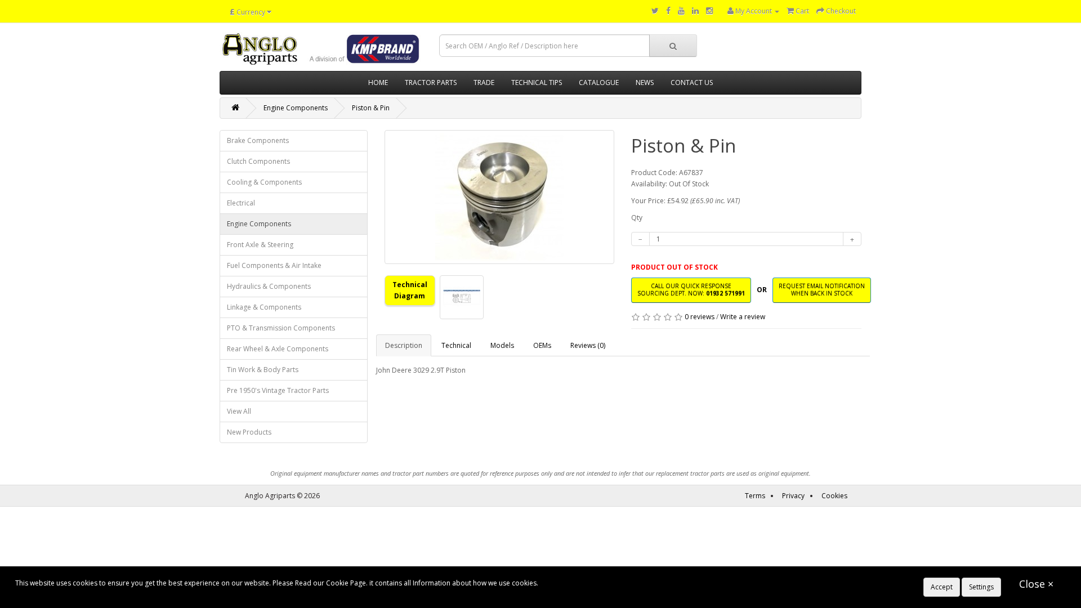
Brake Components (258, 140)
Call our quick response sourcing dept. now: (691, 289)
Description (403, 345)
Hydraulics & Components (269, 286)
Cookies (834, 495)
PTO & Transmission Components (281, 328)
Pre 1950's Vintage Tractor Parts (278, 390)
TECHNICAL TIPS (536, 82)
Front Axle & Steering (260, 244)
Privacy (793, 495)
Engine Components (295, 108)
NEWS (645, 82)
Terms (755, 495)
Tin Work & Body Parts (262, 369)
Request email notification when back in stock (822, 289)
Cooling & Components (264, 182)
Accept (942, 587)
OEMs (542, 345)
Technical (456, 345)
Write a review (742, 316)
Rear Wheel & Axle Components (277, 349)
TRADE (484, 82)
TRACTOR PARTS (431, 82)
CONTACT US (692, 82)
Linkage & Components (264, 307)
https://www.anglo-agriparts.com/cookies (606, 583)
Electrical (241, 203)
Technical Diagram (409, 290)
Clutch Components (258, 161)
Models (502, 345)
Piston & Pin (371, 108)
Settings (981, 587)
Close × (1036, 584)
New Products (249, 432)
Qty (636, 217)
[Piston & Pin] (500, 197)
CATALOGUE (599, 82)
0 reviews (699, 316)
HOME (378, 82)
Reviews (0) (587, 345)
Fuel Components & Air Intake (274, 265)
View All (239, 411)
